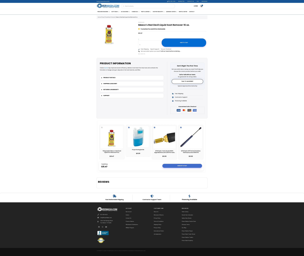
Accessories (124, 12)
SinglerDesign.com (140, 251)
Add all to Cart (182, 166)
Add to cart (184, 43)
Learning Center (171, 12)
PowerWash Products (110, 17)
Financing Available (189, 199)
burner (106, 68)
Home (99, 17)
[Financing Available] (189, 196)
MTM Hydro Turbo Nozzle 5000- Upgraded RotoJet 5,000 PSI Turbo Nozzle (164, 151)
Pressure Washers (102, 12)
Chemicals (135, 12)
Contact (192, 12)
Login (196, 6)
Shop (103, 17)
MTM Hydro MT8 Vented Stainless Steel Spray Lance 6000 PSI (190, 151)
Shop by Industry (158, 12)
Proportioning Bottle (138, 150)
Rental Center (183, 12)
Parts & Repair (145, 12)
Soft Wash (114, 12)
